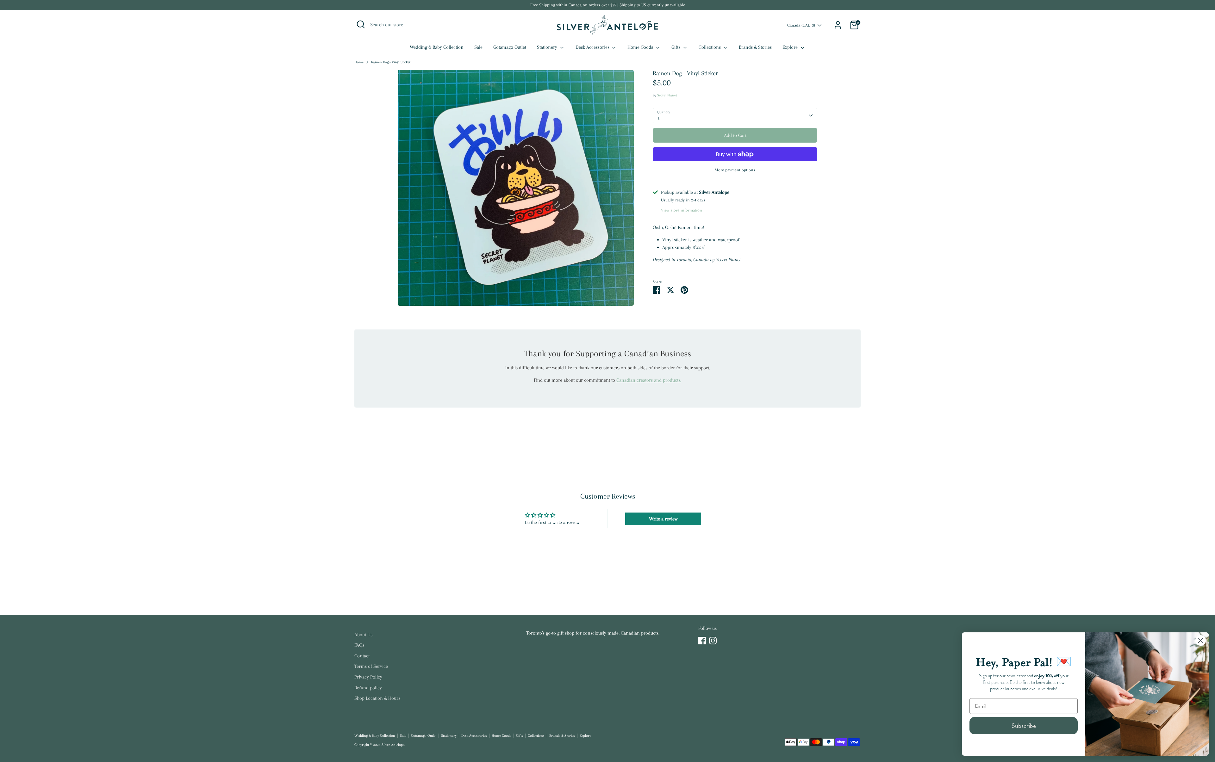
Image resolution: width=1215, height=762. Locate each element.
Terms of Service (371, 666)
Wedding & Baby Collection (437, 47)
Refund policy (368, 688)
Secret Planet (667, 95)
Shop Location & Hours (377, 698)
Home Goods (640, 47)
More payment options (735, 170)
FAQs (359, 645)
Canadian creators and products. (648, 380)
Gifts (676, 47)
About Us (363, 634)
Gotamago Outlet (509, 47)
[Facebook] (702, 640)
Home (359, 62)
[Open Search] (360, 24)
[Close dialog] (1200, 640)
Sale (478, 47)
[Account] (838, 25)
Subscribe (1024, 725)
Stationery (547, 47)
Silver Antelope (393, 745)
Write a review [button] (663, 519)
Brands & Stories (755, 47)
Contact (362, 656)
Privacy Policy (368, 677)
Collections (710, 47)
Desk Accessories (593, 47)
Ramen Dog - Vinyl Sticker (391, 62)
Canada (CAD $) (801, 25)
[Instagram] (713, 640)
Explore (790, 47)
